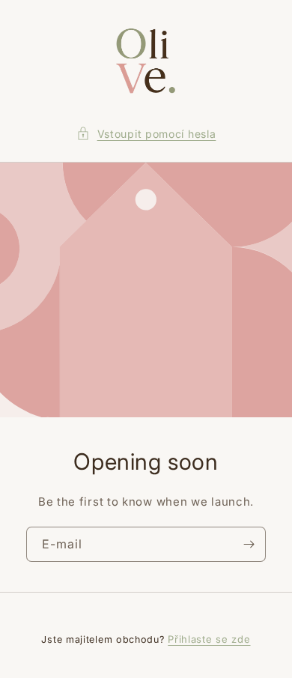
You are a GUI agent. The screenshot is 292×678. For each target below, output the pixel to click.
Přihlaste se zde (209, 639)
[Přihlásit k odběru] (248, 544)
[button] (146, 133)
